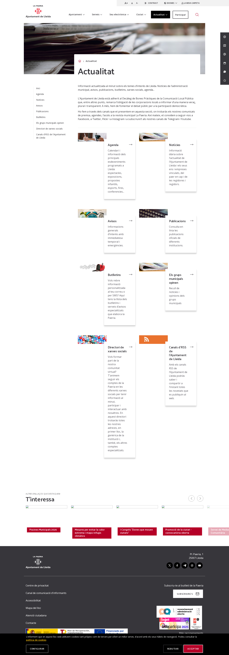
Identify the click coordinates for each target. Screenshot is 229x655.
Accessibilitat (33, 600)
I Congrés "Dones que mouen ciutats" (136, 531)
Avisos (112, 221)
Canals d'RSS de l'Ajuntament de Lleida (177, 353)
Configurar (37, 649)
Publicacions (177, 221)
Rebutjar (173, 649)
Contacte (31, 623)
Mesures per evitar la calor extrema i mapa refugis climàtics (90, 532)
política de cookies (36, 639)
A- (137, 3)
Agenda (113, 145)
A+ (126, 3)
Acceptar (193, 649)
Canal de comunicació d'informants (46, 593)
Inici (38, 88)
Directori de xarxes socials (117, 349)
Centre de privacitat (37, 585)
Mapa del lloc (33, 608)
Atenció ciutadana (36, 615)
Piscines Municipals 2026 (43, 529)
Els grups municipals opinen (176, 278)
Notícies (174, 145)
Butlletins (114, 274)
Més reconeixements (191, 633)
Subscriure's (185, 594)
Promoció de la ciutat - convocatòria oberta (178, 531)
